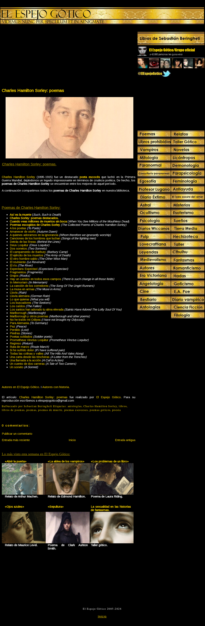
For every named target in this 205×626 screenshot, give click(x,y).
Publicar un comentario (17, 433)
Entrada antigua (125, 440)
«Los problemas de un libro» (110, 461)
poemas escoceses (76, 410)
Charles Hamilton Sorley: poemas (33, 90)
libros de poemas (13, 410)
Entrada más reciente (16, 440)
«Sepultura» (56, 506)
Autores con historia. (56, 387)
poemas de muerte (50, 410)
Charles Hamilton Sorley (100, 406)
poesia (116, 410)
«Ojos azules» (14, 506)
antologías (75, 406)
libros (123, 406)
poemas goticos (100, 410)
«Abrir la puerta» (16, 461)
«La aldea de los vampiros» (66, 461)
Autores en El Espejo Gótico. (21, 387)
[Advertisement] (34, 57)
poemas (31, 410)
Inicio (72, 440)
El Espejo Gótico (108, 397)
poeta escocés (90, 177)
